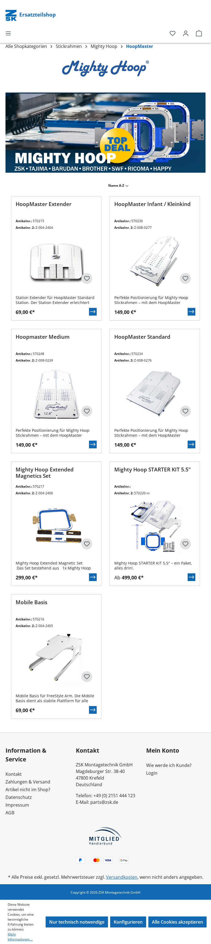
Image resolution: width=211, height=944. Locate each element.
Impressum (17, 805)
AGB (9, 813)
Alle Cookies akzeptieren (177, 922)
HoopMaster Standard (142, 336)
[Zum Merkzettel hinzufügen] (86, 278)
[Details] (93, 312)
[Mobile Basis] (56, 659)
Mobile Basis (31, 602)
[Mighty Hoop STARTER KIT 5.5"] (154, 526)
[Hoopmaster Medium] (56, 393)
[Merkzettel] (172, 33)
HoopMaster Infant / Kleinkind (152, 204)
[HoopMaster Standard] (154, 393)
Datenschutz (18, 797)
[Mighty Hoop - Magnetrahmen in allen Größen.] (105, 133)
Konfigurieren (128, 922)
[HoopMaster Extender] (56, 260)
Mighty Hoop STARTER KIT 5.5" (152, 469)
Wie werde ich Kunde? (168, 765)
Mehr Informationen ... (20, 937)
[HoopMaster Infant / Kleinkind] (154, 260)
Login (151, 773)
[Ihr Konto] (185, 33)
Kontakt (13, 774)
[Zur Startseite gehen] (11, 15)
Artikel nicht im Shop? (27, 789)
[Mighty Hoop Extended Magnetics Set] (56, 526)
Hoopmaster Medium (43, 336)
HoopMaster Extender (43, 204)
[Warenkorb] (199, 33)
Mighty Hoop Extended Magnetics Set (45, 472)
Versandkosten (121, 877)
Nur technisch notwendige (76, 922)
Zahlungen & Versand (27, 782)
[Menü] (8, 33)
